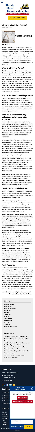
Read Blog (7, 404)
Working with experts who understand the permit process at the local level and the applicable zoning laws (16, 285)
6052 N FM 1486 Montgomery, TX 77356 (10, 376)
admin (3, 27)
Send (28, 427)
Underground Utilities (10, 327)
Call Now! (29, 402)
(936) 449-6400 (18, 18)
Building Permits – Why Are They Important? (16, 292)
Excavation (7, 314)
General (6, 316)
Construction (8, 306)
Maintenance (8, 320)
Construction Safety (10, 308)
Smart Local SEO (19, 426)
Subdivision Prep (9, 401)
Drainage (6, 312)
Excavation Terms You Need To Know (21, 294)
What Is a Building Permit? (14, 25)
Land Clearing (8, 318)
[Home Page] (17, 9)
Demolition (7, 310)
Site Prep (7, 322)
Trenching (7, 324)
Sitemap (17, 430)
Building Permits (9, 304)
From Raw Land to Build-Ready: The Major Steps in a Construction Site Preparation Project (16, 339)
